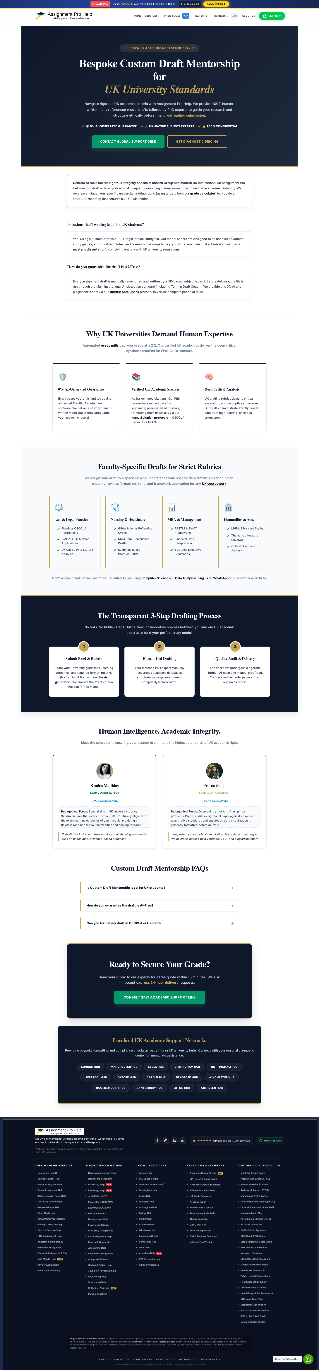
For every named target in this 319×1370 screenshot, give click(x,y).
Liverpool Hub (96, 1077)
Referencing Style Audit (202, 1213)
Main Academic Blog (252, 1213)
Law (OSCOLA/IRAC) (99, 1207)
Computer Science (154, 578)
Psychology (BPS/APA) (100, 1202)
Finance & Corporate (99, 1242)
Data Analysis (185, 578)
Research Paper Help (48, 1207)
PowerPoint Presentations (51, 1218)
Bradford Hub (187, 1077)
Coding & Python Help (100, 1265)
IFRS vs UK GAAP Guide (253, 1316)
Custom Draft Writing (49, 1230)
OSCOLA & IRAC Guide (253, 1236)
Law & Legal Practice (71, 519)
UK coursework (214, 483)
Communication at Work (253, 1321)
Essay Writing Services (49, 1184)
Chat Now (274, 15)
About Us (248, 15)
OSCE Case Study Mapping (255, 1258)
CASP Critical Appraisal (253, 1230)
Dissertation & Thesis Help (51, 1196)
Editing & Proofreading (49, 1224)
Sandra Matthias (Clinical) (255, 1184)
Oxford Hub (127, 1077)
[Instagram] (165, 1140)
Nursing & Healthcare (128, 519)
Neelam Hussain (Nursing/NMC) (258, 1201)
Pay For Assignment (48, 1264)
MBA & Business (97, 1213)
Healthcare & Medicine (100, 1178)
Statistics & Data (97, 1282)
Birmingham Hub (187, 1066)
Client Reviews (142, 1359)
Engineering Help (97, 1276)
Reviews (225, 16)
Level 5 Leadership (98, 1225)
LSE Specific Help (148, 1178)
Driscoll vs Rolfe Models (253, 1287)
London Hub (90, 1066)
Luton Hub (182, 1087)
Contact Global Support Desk (128, 141)
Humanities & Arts (239, 519)
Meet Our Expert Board (253, 1173)
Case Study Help (46, 1213)
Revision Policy (210, 1359)
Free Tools (176, 15)
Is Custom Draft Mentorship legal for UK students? (126, 888)
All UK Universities (149, 1264)
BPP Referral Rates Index (203, 1179)
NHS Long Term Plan (252, 1299)
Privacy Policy (165, 1359)
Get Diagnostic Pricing (197, 141)
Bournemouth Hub (111, 1087)
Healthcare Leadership (253, 1270)
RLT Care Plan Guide (251, 1224)
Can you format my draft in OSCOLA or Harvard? (124, 923)
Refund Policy (188, 1359)
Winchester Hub (222, 1077)
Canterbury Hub (149, 1087)
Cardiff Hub (156, 1077)
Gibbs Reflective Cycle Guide (256, 1241)
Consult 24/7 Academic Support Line (160, 997)
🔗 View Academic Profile (105, 801)
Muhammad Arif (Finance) (255, 1196)
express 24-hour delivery (157, 982)
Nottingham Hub (224, 1066)
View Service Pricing (201, 1242)
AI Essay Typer (198, 1201)
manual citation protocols (149, 417)
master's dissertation (89, 249)
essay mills (110, 345)
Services (151, 15)
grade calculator (202, 193)
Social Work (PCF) (98, 1196)
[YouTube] (182, 1140)
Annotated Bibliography (50, 1241)
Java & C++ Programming (102, 1270)
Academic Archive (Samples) (205, 1184)
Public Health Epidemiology (255, 1276)
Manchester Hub (124, 1066)
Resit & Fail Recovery (48, 1270)
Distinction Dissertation (253, 1304)
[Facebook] (157, 1140)
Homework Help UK (47, 1173)
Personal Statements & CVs (52, 1253)
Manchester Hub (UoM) (151, 1184)
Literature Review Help (49, 1201)
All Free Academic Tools (203, 1190)
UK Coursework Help (48, 1178)
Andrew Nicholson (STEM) (255, 1190)
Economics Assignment (101, 1253)
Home (137, 15)
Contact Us (121, 1359)
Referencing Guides (200, 1230)
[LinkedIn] (174, 1140)
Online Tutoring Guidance (203, 1236)
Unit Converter (198, 1224)
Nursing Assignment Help (102, 1173)
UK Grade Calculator (201, 1196)
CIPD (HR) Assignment (100, 1230)
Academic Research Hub (206, 1173)
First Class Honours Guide (255, 1310)
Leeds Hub (156, 1066)
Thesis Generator (199, 1219)
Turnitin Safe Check (124, 292)
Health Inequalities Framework (257, 1293)
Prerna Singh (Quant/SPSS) (255, 1178)
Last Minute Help (49, 1258)
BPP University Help (150, 1259)
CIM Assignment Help (100, 1236)
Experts (201, 15)
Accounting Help (97, 1247)
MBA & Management (184, 519)
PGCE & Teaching (97, 1293)
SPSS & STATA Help (102, 1287)
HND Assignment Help (49, 1236)
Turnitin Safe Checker (201, 1207)
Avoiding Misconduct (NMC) (256, 1218)
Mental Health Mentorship (254, 1264)
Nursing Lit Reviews (251, 1253)
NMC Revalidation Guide (254, 1247)
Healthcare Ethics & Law (254, 1281)
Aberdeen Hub (212, 1087)
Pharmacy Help (100, 1184)
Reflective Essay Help (49, 1247)
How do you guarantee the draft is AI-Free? (120, 905)
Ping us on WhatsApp (213, 578)
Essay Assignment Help (50, 1190)
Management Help (98, 1219)
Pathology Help (100, 1190)
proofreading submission (184, 115)
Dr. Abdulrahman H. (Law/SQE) (257, 1207)
